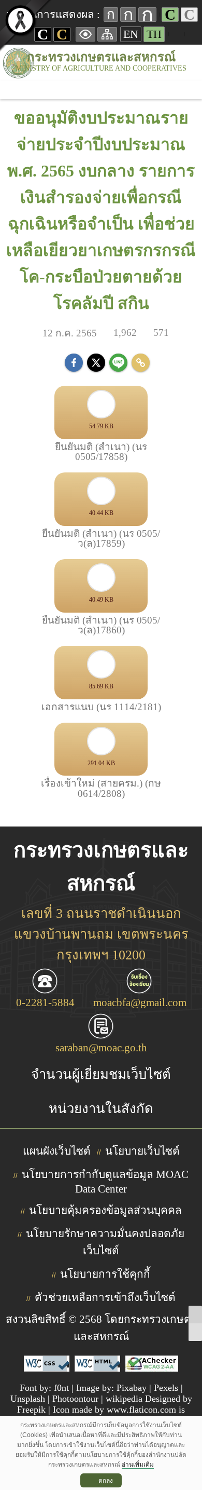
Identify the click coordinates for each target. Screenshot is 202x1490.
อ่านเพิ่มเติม (138, 1464)
